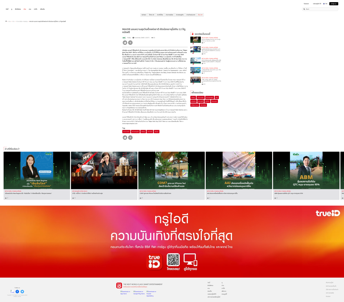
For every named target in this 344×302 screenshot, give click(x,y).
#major (156, 131)
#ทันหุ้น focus (194, 105)
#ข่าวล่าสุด (203, 105)
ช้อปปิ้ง (210, 291)
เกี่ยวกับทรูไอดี (329, 283)
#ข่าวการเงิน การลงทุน (208, 38)
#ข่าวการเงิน (126, 131)
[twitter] (22, 291)
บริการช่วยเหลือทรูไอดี (214, 297)
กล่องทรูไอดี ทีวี (317, 4)
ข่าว (13, 21)
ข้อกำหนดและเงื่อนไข (331, 286)
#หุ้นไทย (207, 101)
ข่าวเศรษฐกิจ (180, 15)
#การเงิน (193, 101)
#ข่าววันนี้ (150, 131)
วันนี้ (7, 9)
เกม (30, 9)
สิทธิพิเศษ (18, 9)
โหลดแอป (306, 4)
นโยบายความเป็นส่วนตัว (332, 290)
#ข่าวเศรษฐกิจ (135, 131)
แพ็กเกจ (224, 291)
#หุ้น (217, 97)
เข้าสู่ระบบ (333, 4)
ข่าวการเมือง (169, 15)
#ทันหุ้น (143, 131)
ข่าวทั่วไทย (160, 15)
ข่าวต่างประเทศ (191, 15)
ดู (11, 9)
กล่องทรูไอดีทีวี (212, 294)
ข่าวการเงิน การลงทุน (22, 21)
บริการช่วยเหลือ (330, 293)
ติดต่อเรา (328, 296)
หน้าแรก (144, 15)
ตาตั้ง (35, 9)
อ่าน (25, 9)
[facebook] (17, 291)
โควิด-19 (151, 15)
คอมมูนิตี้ (224, 294)
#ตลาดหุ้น (214, 101)
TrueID (11, 3)
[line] (12, 291)
